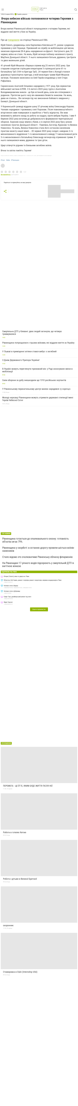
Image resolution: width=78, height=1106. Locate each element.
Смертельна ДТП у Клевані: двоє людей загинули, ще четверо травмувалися (32, 332)
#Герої (3, 160)
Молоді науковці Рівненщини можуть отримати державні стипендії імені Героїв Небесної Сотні (37, 399)
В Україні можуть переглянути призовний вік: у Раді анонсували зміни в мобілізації (37, 370)
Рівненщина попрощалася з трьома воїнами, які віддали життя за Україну (38, 342)
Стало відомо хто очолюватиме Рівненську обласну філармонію (37, 557)
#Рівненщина (15, 160)
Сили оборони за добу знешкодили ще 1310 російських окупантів (34, 380)
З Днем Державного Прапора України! (20, 360)
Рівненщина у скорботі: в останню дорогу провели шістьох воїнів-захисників (38, 549)
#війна (8, 160)
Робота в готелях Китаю (14, 832)
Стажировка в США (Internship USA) (20, 972)
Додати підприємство (39, 609)
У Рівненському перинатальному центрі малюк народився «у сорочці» (36, 389)
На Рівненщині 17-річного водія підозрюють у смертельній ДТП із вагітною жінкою (38, 564)
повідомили (14, 40)
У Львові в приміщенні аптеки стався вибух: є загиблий (29, 351)
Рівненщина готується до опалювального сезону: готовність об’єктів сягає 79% (35, 540)
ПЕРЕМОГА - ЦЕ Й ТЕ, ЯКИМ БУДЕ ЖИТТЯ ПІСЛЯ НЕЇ (27, 785)
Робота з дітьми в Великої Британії (20, 879)
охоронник (8, 925)
